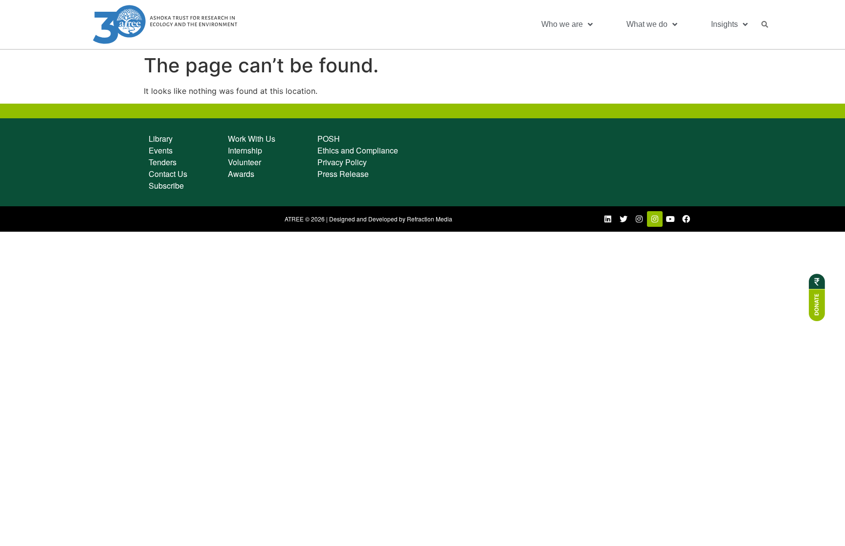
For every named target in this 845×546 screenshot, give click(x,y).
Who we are (562, 24)
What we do (646, 24)
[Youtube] (670, 219)
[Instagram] (639, 219)
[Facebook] (686, 219)
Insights (724, 24)
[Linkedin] (608, 219)
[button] (765, 24)
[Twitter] (623, 219)
